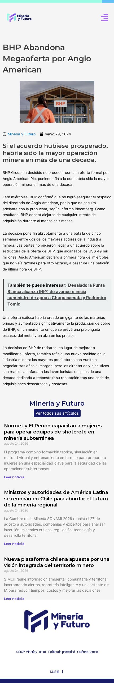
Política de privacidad (61, 652)
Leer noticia (14, 477)
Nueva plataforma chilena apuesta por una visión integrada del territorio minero (56, 562)
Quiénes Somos (87, 652)
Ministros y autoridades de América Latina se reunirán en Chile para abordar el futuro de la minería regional (56, 498)
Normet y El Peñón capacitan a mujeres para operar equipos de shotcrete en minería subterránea (53, 432)
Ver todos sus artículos (57, 413)
